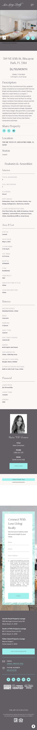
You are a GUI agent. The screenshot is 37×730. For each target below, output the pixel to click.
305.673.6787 (12, 670)
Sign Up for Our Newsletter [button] (18, 651)
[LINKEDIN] (18, 679)
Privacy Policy (13, 568)
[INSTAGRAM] (23, 679)
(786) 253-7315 (18, 452)
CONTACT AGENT (18, 466)
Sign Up (18, 596)
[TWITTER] (13, 679)
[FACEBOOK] (8, 679)
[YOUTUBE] (28, 679)
